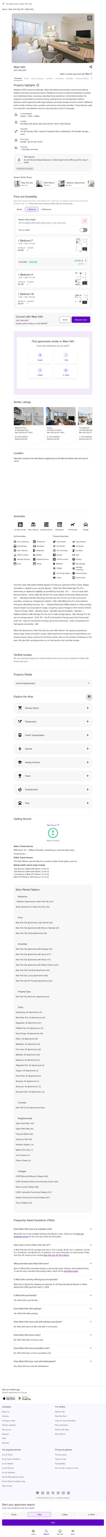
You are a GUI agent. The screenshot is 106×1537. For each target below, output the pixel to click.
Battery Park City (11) (24, 1150)
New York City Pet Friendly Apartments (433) (34, 980)
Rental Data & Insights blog (13, 1481)
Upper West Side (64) (24, 1128)
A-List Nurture (8, 1468)
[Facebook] (47, 1492)
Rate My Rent (61, 1416)
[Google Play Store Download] (25, 1398)
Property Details (82, 78)
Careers (5, 1416)
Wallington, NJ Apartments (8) (28, 1044)
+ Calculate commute (29, 149)
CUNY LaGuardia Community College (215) (33, 1192)
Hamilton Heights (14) (25, 1144)
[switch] (84, 230)
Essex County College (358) (27, 1187)
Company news (8, 1420)
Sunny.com (6, 1429)
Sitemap (5, 1443)
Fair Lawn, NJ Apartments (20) (28, 1049)
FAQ (4, 1438)
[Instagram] (63, 1492)
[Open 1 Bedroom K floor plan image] (81, 279)
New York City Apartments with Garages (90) (34, 949)
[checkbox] (40, 357)
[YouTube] (58, 1492)
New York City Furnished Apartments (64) (33, 970)
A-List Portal (7, 1454)
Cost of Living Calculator (65, 1420)
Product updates (9, 1425)
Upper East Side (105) (25, 1123)
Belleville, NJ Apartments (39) (28, 1054)
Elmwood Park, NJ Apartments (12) (30, 1091)
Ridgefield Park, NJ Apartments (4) (30, 1065)
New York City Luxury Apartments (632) (32, 975)
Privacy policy (61, 1454)
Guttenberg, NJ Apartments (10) (29, 1012)
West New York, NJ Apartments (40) (30, 1017)
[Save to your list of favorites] (89, 18)
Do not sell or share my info (66, 1468)
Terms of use (60, 1459)
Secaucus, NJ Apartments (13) (28, 1086)
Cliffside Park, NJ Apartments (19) (29, 1028)
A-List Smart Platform (11, 1459)
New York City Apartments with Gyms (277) (33, 954)
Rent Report (60, 1434)
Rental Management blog (12, 1477)
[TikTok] (68, 1492)
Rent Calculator (61, 1425)
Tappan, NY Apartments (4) (27, 1070)
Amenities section (71, 1271)
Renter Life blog (62, 1429)
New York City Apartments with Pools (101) (33, 959)
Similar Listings (37, 78)
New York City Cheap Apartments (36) (31, 933)
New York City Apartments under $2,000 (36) (34, 922)
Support (5, 1434)
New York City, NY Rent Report (56, 1255)
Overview (18, 78)
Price (26, 78)
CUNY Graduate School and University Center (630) (37, 1181)
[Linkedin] (42, 1492)
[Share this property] (90, 67)
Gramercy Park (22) (24, 1139)
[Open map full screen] (89, 696)
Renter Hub (60, 1411)
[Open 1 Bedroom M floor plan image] (81, 298)
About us (6, 1411)
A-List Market (7, 1463)
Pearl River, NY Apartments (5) (28, 1076)
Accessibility (60, 1463)
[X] (53, 1492)
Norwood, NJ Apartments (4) (27, 1081)
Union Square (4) (23, 1155)
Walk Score (52, 825)
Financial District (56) (24, 1134)
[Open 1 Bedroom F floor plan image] (81, 245)
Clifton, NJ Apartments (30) (27, 1038)
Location (49, 78)
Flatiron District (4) (23, 1160)
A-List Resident (8, 1472)
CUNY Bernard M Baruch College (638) (32, 1176)
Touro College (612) (24, 1202)
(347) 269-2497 (20, 70)
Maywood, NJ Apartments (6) (28, 1060)
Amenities (60, 78)
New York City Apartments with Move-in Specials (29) (37, 928)
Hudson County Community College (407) (33, 1197)
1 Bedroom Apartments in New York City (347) (35, 901)
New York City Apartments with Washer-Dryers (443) (37, 965)
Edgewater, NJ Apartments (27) (28, 1022)
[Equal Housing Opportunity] (37, 1492)
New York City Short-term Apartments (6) (32, 996)
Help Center (7, 1485)
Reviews (69, 78)
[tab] (19, 209)
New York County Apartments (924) (30, 1107)
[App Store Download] (9, 1398)
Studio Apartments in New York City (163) (33, 906)
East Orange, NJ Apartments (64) (29, 1033)
